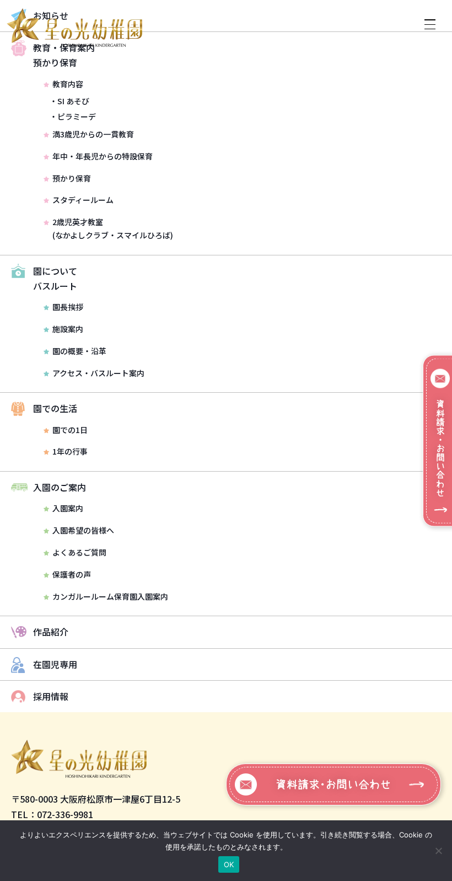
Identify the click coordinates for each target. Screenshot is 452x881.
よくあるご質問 (79, 552)
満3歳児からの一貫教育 (93, 134)
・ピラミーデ (73, 116)
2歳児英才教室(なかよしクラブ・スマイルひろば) (112, 228)
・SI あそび (69, 100)
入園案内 (67, 508)
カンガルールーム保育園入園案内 (110, 596)
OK (229, 864)
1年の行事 (70, 451)
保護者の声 (71, 574)
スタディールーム (83, 199)
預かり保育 (71, 178)
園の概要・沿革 (79, 350)
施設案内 (67, 328)
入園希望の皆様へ (83, 530)
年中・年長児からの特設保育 (102, 156)
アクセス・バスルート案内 (98, 372)
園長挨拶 (67, 306)
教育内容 (67, 83)
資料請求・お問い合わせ (333, 784)
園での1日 (70, 429)
